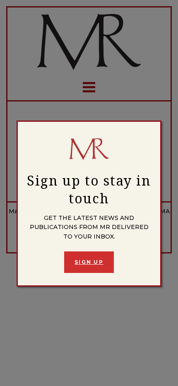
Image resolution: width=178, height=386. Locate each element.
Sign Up (89, 262)
